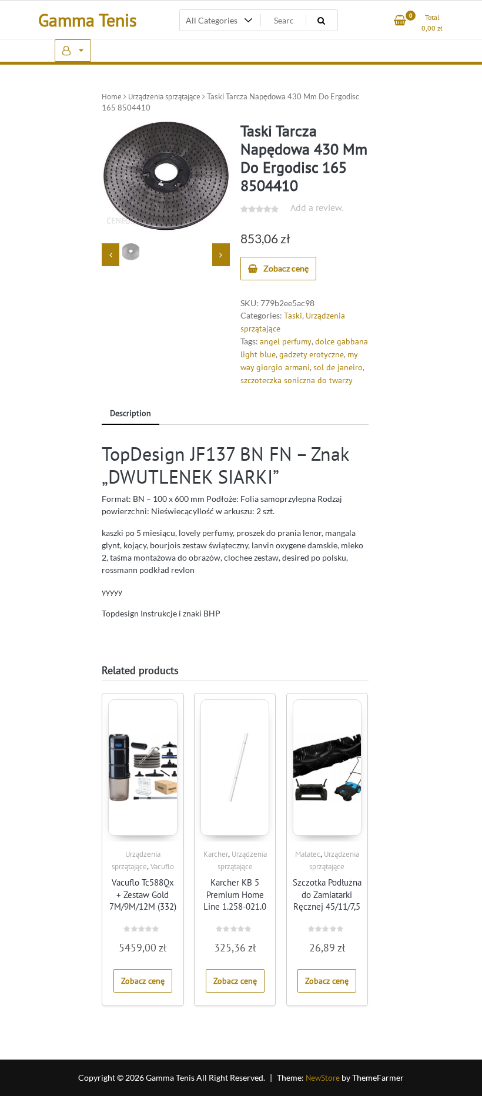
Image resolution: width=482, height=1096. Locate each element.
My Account (73, 50)
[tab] (130, 414)
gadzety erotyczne (311, 354)
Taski (293, 315)
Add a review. (316, 207)
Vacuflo (162, 867)
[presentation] (110, 254)
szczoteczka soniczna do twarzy (296, 380)
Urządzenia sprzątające (164, 97)
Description (130, 413)
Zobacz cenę (286, 268)
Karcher (215, 854)
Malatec (307, 854)
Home (112, 97)
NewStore (323, 1077)
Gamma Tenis (87, 19)
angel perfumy (286, 341)
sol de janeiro (338, 367)
